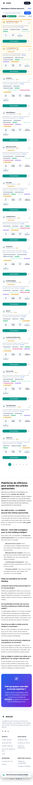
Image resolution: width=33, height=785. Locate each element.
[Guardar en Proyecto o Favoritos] (28, 41)
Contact (4, 764)
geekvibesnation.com (11, 407)
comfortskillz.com (10, 49)
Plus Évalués (21, 16)
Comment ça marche (24, 743)
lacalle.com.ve (9, 372)
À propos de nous (7, 761)
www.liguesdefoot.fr (10, 218)
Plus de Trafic (12, 16)
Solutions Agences (7, 746)
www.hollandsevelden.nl (11, 338)
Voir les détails (14, 41)
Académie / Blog (22, 740)
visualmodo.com (10, 248)
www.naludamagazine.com (12, 114)
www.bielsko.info (10, 439)
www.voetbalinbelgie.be (11, 282)
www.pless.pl (9, 312)
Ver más (22, 27)
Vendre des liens (6, 743)
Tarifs (3, 754)
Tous (4, 16)
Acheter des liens (7, 740)
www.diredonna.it (10, 79)
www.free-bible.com (10, 184)
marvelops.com (9, 22)
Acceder (27, 3)
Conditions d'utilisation (24, 766)
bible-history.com (10, 148)
